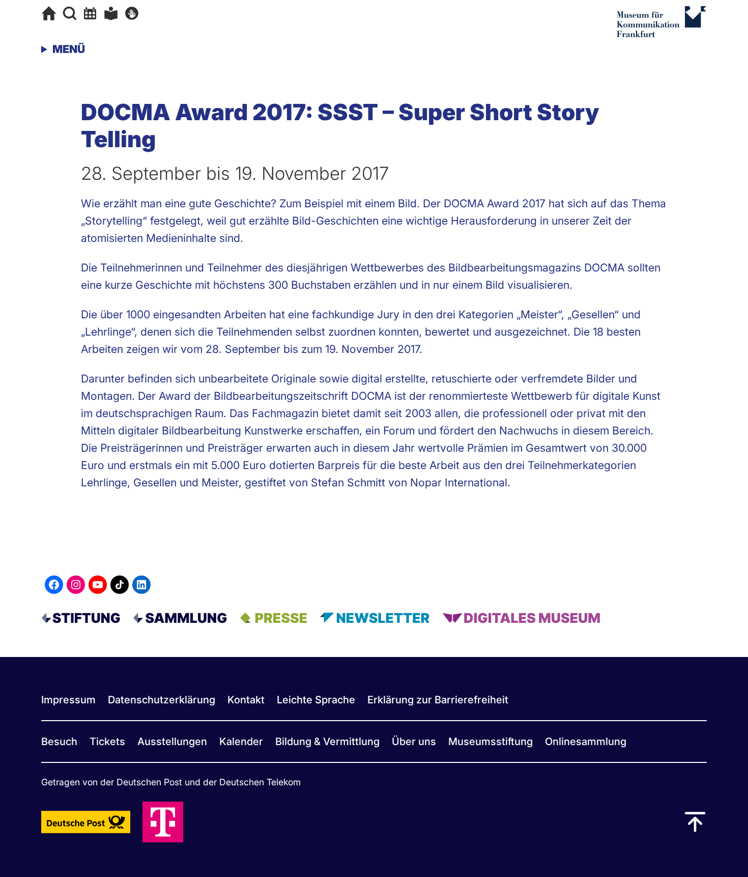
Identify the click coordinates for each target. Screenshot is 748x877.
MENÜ (68, 49)
